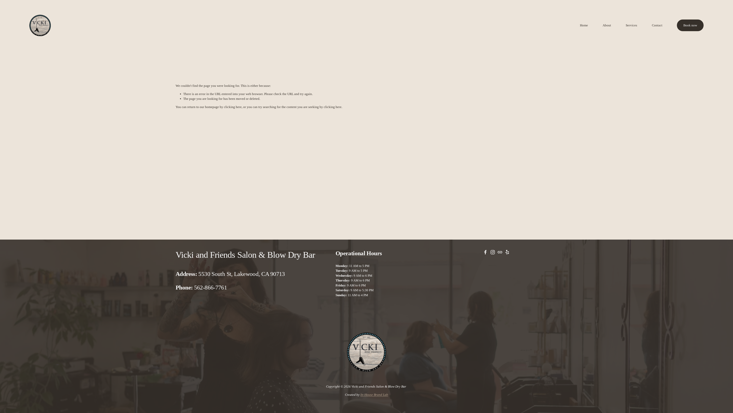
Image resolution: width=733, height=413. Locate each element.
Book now (690, 25)
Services (631, 25)
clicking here (233, 107)
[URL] (500, 252)
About (607, 25)
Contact (657, 25)
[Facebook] (485, 252)
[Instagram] (492, 252)
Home (584, 25)
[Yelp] (507, 252)
